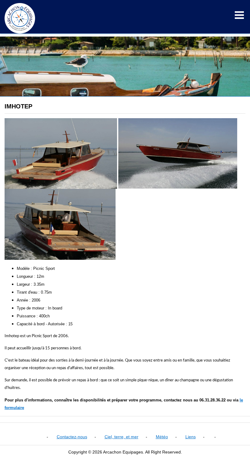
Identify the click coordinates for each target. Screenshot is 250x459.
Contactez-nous (72, 436)
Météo (162, 436)
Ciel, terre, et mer (121, 436)
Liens (190, 436)
